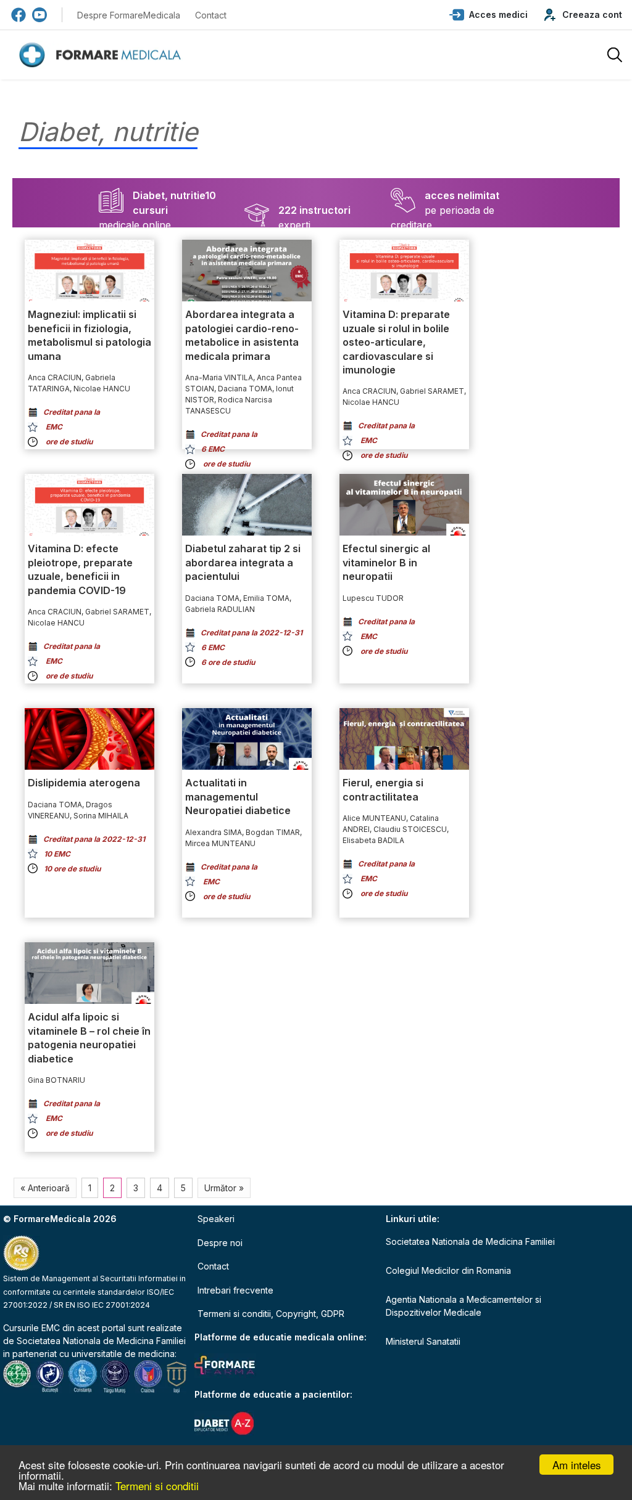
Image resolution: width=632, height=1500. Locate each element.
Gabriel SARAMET (432, 391)
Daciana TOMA (245, 388)
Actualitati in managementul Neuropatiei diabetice (238, 796)
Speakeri (216, 1218)
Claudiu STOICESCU (410, 829)
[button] (488, 14)
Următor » (224, 1188)
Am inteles (576, 1464)
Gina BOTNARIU (56, 1080)
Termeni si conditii (157, 1485)
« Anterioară (45, 1188)
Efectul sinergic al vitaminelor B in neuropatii (386, 562)
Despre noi (220, 1242)
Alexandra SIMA (213, 832)
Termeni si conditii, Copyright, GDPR (271, 1313)
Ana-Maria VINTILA (219, 377)
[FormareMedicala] (102, 55)
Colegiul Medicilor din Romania (448, 1270)
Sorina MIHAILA (100, 815)
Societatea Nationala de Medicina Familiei (101, 1340)
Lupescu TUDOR (373, 598)
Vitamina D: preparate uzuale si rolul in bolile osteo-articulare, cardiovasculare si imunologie (396, 342)
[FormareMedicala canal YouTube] (39, 14)
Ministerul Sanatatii (423, 1341)
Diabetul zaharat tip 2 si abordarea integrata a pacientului (243, 562)
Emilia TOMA (266, 598)
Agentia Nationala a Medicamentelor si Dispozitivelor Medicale (463, 1306)
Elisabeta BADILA (373, 840)
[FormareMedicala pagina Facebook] (18, 14)
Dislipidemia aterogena (84, 782)
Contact (211, 15)
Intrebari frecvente (235, 1290)
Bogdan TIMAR (273, 832)
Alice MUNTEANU (374, 818)
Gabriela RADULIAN (220, 609)
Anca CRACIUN (54, 377)
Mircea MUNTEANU (220, 843)
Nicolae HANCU (101, 388)
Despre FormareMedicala (128, 15)
